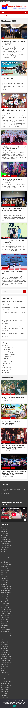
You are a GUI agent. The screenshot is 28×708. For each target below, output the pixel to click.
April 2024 (3, 555)
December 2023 (4, 563)
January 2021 (4, 631)
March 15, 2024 (5, 400)
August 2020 (4, 641)
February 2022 (4, 605)
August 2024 (4, 547)
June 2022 (3, 598)
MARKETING (5, 74)
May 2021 (3, 623)
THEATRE (6, 351)
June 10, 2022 (5, 212)
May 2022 (3, 600)
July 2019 (3, 666)
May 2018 (3, 693)
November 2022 (5, 588)
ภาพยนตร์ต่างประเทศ (9, 354)
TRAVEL (4, 372)
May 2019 (3, 670)
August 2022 (4, 594)
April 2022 (3, 602)
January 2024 (4, 561)
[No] (26, 703)
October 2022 (4, 590)
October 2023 (4, 566)
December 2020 (4, 633)
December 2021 (4, 609)
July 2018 (3, 689)
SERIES (12, 143)
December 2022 (4, 586)
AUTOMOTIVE (5, 345)
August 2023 (4, 570)
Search (24, 291)
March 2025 (4, 533)
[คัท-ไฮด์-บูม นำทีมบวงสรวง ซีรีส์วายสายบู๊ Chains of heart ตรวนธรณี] (14, 137)
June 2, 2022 (5, 275)
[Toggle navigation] (3, 12)
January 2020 (4, 654)
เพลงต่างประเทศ (7, 358)
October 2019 (4, 660)
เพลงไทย (13, 205)
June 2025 (3, 527)
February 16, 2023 (6, 450)
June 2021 (3, 621)
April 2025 (3, 531)
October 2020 (4, 637)
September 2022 (5, 592)
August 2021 (4, 617)
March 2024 (4, 557)
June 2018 (3, 691)
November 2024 (5, 541)
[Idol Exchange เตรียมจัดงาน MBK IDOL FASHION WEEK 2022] (14, 231)
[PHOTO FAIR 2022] (14, 68)
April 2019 (3, 672)
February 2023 (4, 582)
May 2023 (3, 576)
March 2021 (4, 627)
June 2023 (3, 574)
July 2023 (3, 572)
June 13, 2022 (5, 113)
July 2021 (3, 619)
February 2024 (4, 559)
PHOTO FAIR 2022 (7, 78)
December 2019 (4, 656)
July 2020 (3, 643)
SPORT (3, 371)
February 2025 (4, 535)
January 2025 (4, 537)
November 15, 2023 (6, 425)
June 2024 (3, 551)
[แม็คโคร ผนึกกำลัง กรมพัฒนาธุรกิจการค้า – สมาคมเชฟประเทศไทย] (14, 100)
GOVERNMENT (5, 363)
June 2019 (3, 668)
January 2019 (4, 678)
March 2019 (4, 674)
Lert (10, 44)
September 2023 (5, 568)
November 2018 (5, 682)
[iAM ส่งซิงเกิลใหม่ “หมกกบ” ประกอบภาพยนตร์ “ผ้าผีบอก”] (14, 169)
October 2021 (4, 613)
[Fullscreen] (25, 520)
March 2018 (4, 697)
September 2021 (5, 615)
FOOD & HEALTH (6, 361)
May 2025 (3, 529)
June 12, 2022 (5, 182)
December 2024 (4, 539)
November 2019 (5, 658)
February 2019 (4, 676)
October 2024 (4, 543)
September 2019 (5, 662)
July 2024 (3, 549)
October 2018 (4, 684)
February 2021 (4, 629)
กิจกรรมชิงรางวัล (7, 352)
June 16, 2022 (5, 80)
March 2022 (4, 604)
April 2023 (3, 578)
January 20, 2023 (6, 476)
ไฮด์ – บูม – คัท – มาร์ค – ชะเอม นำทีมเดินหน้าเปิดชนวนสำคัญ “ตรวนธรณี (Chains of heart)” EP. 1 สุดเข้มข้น (14, 447)
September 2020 (5, 639)
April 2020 (3, 648)
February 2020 (4, 652)
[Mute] (22, 520)
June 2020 (3, 644)
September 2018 (5, 685)
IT (2, 365)
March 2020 (4, 650)
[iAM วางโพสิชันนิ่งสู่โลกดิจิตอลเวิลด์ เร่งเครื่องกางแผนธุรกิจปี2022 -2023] (14, 199)
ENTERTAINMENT (6, 143)
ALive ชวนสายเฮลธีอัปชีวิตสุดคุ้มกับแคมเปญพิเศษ (13, 307)
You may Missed (7, 378)
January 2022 (4, 607)
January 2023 (4, 584)
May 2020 (3, 646)
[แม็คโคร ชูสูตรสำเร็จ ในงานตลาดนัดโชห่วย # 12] (14, 262)
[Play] (3, 520)
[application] (14, 514)
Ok (14, 705)
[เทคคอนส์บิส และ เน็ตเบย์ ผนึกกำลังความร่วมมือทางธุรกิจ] (14, 31)
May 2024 (3, 553)
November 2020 (5, 635)
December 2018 (4, 680)
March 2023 (4, 580)
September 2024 (5, 545)
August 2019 (4, 664)
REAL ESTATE (5, 369)
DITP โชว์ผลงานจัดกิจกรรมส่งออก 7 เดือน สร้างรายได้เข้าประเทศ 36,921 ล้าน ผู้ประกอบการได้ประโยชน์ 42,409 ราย (14, 320)
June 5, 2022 (5, 244)
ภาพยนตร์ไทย (13, 175)
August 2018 (4, 687)
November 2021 (5, 611)
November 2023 (5, 564)
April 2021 (3, 625)
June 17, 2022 (5, 44)
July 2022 (3, 596)
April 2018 (3, 695)
